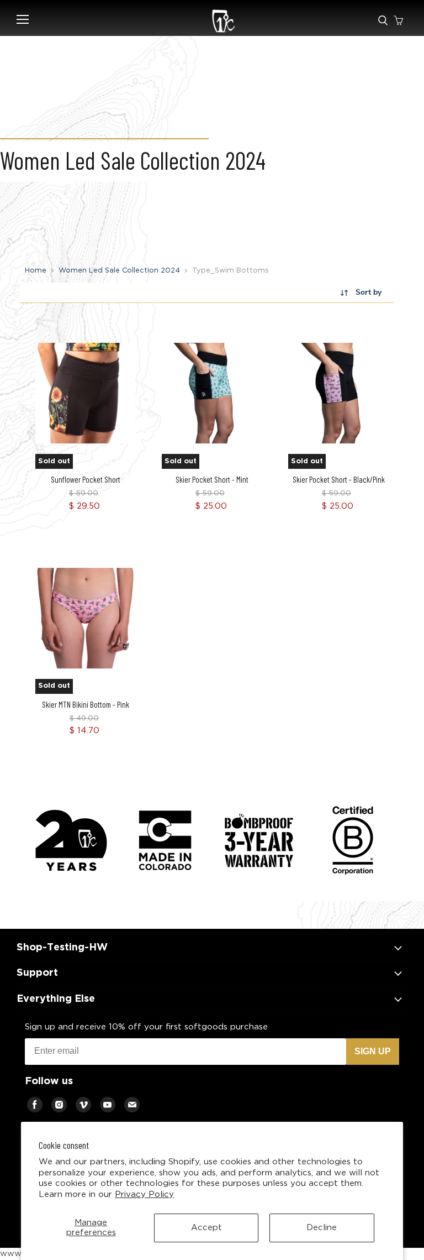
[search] (383, 21)
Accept (206, 1227)
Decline (321, 1227)
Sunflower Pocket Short (85, 479)
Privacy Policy (144, 1194)
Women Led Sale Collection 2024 (119, 271)
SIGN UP (372, 1051)
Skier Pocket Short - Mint (212, 479)
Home (35, 271)
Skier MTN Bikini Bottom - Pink (85, 704)
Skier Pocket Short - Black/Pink (339, 479)
